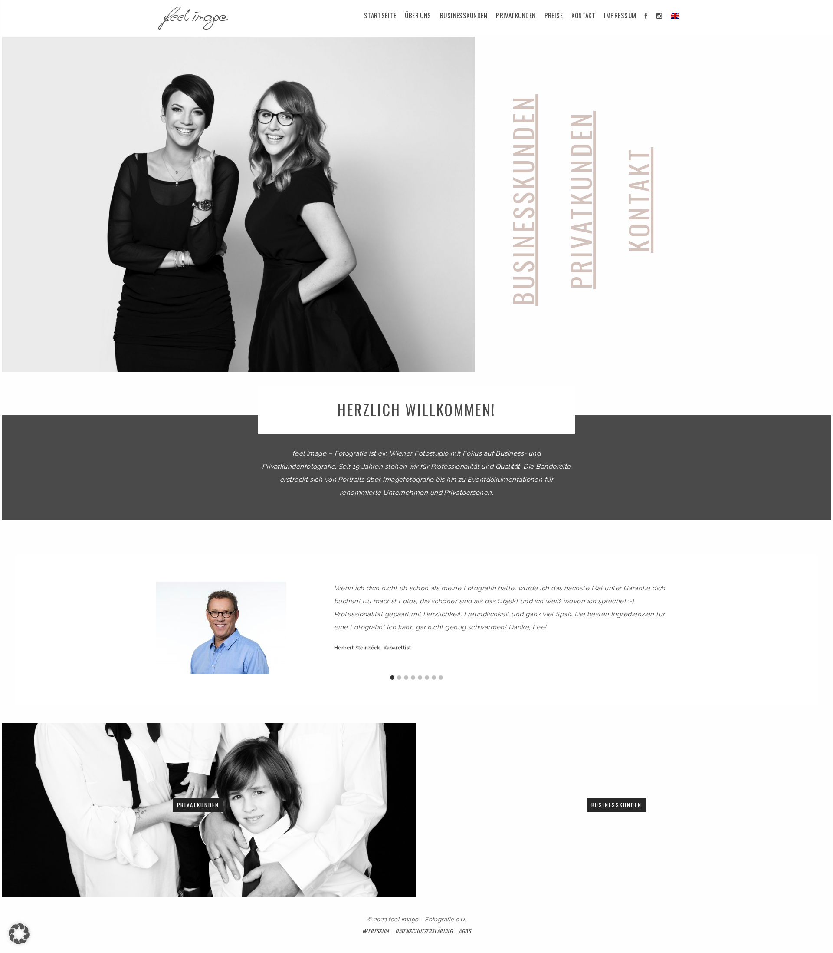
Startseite (380, 15)
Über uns (418, 15)
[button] (19, 934)
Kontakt (583, 15)
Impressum (620, 15)
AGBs (465, 931)
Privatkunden (515, 15)
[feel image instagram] (659, 15)
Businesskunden (463, 15)
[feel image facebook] (646, 15)
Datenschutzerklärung (424, 931)
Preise (553, 15)
